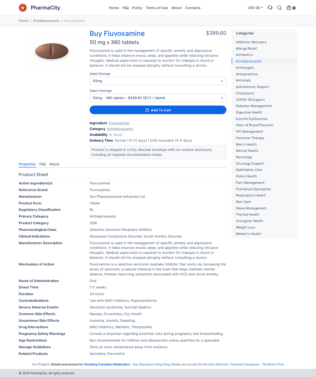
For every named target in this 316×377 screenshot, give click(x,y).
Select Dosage (100, 73)
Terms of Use (157, 8)
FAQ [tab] (42, 164)
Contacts (193, 8)
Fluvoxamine (119, 123)
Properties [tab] (27, 164)
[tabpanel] (122, 265)
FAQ (125, 8)
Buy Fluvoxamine (117, 33)
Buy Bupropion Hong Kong (151, 364)
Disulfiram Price (273, 364)
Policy (137, 8)
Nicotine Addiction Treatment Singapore (231, 364)
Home (114, 8)
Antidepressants (46, 20)
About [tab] (54, 164)
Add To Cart (161, 110)
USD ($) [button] (254, 8)
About (176, 8)
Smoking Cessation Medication (107, 364)
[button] (270, 8)
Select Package (101, 90)
